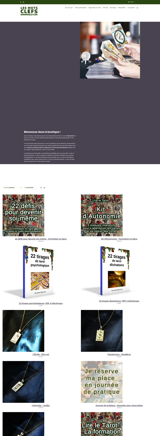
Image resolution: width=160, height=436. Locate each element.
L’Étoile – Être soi (41, 354)
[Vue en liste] (44, 187)
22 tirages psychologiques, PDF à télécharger (41, 303)
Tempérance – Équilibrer (119, 354)
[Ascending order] (21, 187)
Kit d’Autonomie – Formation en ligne (119, 239)
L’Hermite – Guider (41, 405)
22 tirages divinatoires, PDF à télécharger (119, 301)
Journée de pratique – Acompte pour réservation (119, 405)
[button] (137, 7)
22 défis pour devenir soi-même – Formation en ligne (41, 239)
